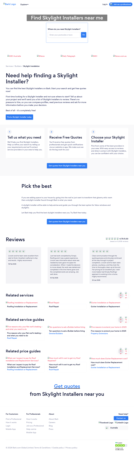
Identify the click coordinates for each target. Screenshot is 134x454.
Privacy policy (71, 447)
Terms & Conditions (42, 447)
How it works (11, 422)
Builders (18, 66)
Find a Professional (13, 419)
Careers (52, 422)
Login (8, 426)
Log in (105, 4)
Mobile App (11, 429)
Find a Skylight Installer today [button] (19, 117)
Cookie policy (58, 447)
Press (51, 429)
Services (9, 66)
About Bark (53, 419)
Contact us (121, 418)
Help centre (31, 429)
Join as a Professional (35, 426)
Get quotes (67, 386)
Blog (51, 426)
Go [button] (83, 34)
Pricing (29, 422)
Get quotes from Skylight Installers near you (67, 165)
